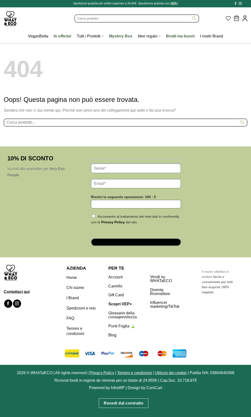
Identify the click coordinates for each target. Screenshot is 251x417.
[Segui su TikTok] (244, 3)
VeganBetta (38, 36)
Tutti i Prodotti (88, 36)
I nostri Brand (211, 36)
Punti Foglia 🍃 (121, 326)
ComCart (154, 388)
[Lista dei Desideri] (228, 18)
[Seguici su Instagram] (240, 3)
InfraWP (118, 388)
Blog (112, 335)
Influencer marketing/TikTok (164, 304)
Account (115, 277)
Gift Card (116, 295)
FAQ (70, 318)
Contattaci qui (17, 292)
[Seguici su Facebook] (235, 3)
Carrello (115, 286)
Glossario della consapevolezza (122, 315)
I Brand (72, 298)
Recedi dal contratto (123, 403)
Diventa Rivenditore (160, 292)
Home (71, 277)
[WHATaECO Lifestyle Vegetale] (22, 18)
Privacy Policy (113, 222)
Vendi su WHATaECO (161, 279)
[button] (236, 18)
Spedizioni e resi (81, 308)
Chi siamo (75, 288)
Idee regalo (147, 36)
